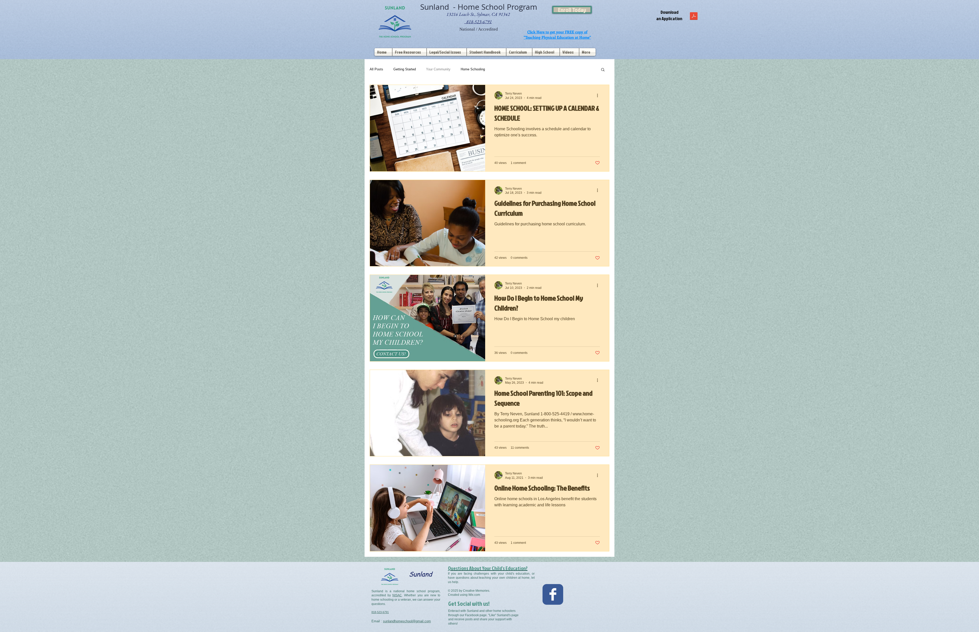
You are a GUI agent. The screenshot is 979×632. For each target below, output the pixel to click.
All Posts (376, 69)
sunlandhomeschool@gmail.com (407, 621)
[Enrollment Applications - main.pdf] (694, 16)
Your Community (438, 69)
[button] (602, 70)
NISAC (397, 595)
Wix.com (474, 595)
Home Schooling (473, 69)
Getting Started (404, 69)
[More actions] (599, 95)
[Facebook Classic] (553, 594)
